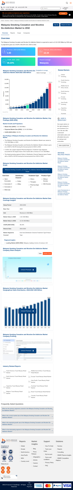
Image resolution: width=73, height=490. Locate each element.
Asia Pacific (24, 455)
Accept (63, 13)
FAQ (46, 465)
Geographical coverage (42, 70)
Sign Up (56, 24)
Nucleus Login (66, 8)
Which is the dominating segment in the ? (26, 430)
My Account (48, 454)
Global (23, 446)
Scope (19, 33)
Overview (5, 33)
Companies (26, 33)
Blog (34, 448)
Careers (35, 463)
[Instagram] (8, 472)
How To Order (49, 446)
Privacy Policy (49, 462)
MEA (22, 458)
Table (40, 253)
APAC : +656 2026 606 (7, 9)
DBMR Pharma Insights (64, 455)
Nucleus (7, 20)
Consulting (60, 452)
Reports (12, 33)
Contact (35, 466)
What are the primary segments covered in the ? (27, 409)
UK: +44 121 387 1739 (21, 7)
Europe (23, 449)
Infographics (36, 457)
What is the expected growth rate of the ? (26, 423)
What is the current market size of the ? (26, 416)
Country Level (25, 461)
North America (25, 452)
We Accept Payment (29, 485)
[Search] (67, 3)
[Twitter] (8, 468)
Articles (35, 460)
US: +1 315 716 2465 (8, 7)
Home (2, 20)
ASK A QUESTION (64, 145)
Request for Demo (66, 24)
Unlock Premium (26, 269)
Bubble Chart (47, 253)
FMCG (11, 20)
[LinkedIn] (3, 468)
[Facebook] (3, 472)
